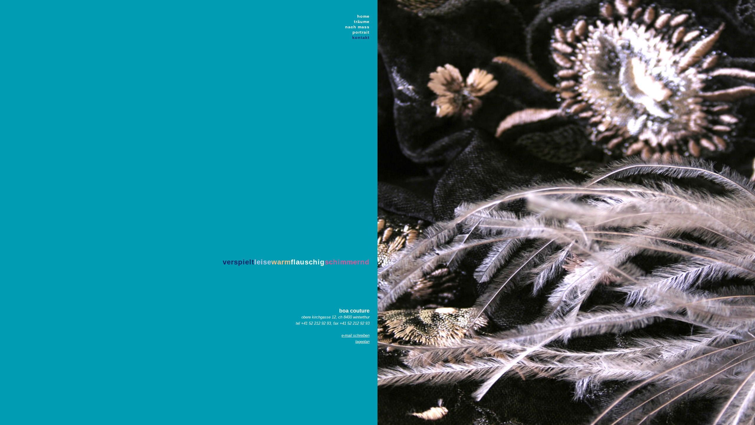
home (363, 16)
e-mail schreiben (356, 335)
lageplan (362, 341)
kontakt (361, 37)
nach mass (357, 26)
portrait (361, 32)
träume (362, 21)
